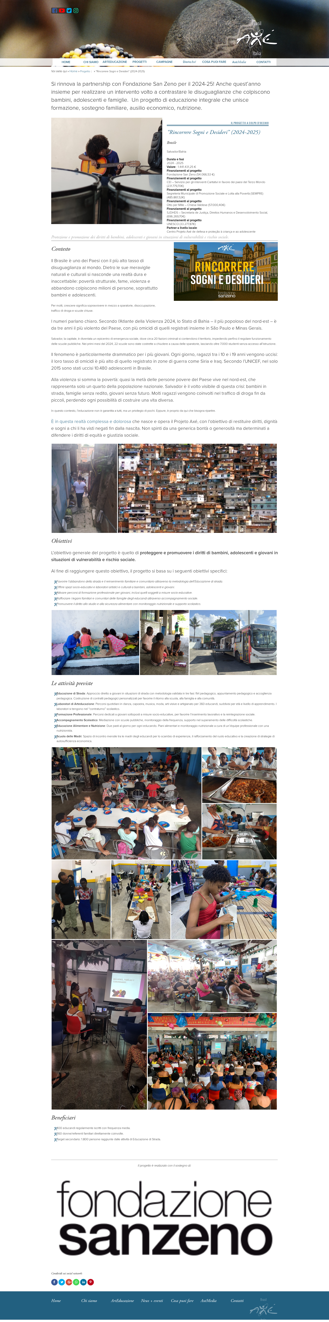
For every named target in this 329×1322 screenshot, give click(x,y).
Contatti (263, 62)
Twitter (61, 1282)
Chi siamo (89, 1301)
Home (66, 62)
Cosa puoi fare (214, 62)
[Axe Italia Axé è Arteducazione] (257, 37)
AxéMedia (208, 1301)
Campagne (164, 62)
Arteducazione (115, 62)
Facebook (54, 1282)
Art (122, 1301)
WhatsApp (76, 1282)
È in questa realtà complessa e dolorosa (91, 421)
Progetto (85, 71)
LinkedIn (83, 1282)
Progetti (140, 62)
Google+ (69, 1282)
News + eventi (152, 1301)
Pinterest (90, 1282)
